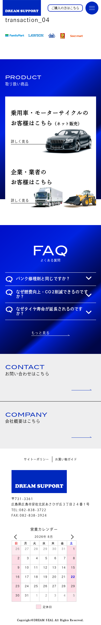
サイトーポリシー (36, 459)
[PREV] (16, 536)
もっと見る (40, 332)
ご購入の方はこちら (65, 8)
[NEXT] (71, 536)
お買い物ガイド (66, 459)
